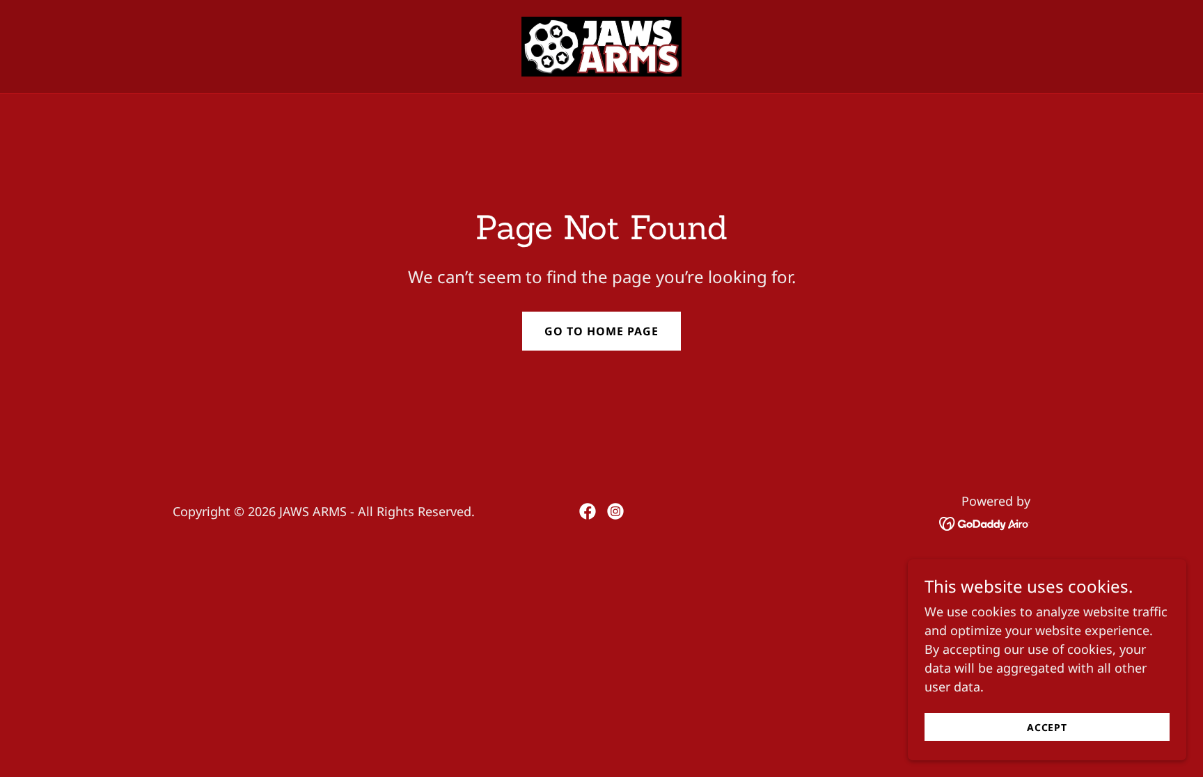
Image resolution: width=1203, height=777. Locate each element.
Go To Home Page (601, 331)
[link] (601, 45)
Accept (1047, 727)
